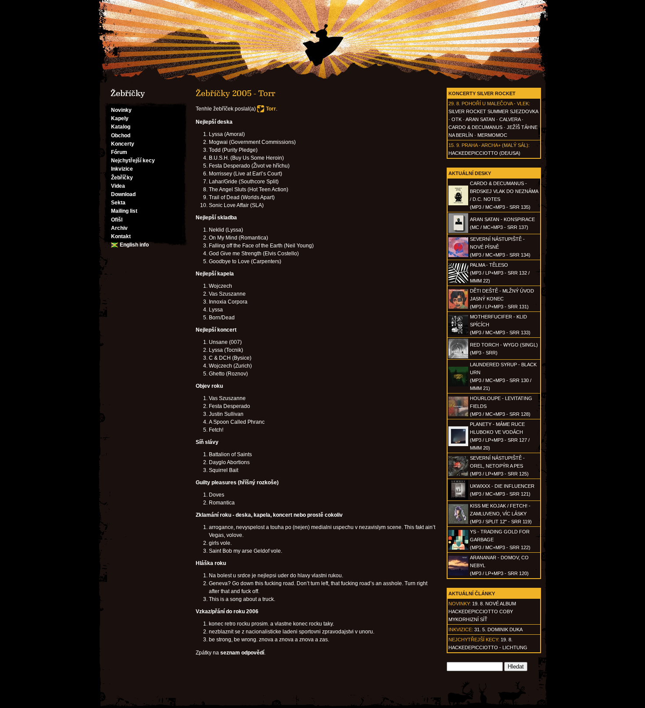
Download (123, 194)
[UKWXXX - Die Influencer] (458, 498)
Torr (271, 109)
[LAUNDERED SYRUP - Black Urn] (458, 384)
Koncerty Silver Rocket (482, 93)
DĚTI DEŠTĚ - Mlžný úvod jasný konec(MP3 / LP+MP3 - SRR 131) (502, 298)
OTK (457, 119)
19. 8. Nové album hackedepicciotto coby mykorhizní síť (482, 611)
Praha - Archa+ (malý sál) (495, 145)
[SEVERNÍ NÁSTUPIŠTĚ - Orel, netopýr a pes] (458, 474)
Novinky (121, 110)
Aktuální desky (469, 173)
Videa (118, 186)
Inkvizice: (460, 629)
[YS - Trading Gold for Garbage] (458, 548)
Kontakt (121, 236)
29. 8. (454, 103)
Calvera (509, 119)
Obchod (120, 135)
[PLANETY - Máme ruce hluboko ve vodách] (458, 444)
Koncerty (122, 144)
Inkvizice (122, 169)
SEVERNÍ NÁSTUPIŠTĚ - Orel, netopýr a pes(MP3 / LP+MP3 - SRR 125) (499, 465)
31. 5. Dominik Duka (498, 629)
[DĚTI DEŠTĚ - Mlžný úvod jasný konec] (458, 307)
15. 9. (454, 145)
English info (134, 245)
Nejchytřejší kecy (133, 160)
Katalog (120, 127)
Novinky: (459, 603)
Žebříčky (122, 178)
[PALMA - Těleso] (458, 281)
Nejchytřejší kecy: (473, 639)
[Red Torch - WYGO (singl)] (458, 356)
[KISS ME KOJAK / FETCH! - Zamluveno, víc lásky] (458, 522)
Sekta (118, 203)
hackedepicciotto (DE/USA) (484, 153)
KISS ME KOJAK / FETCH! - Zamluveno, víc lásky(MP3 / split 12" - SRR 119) (501, 513)
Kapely (120, 118)
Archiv (119, 228)
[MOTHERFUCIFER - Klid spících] (458, 333)
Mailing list (124, 211)
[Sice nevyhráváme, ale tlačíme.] (322, 41)
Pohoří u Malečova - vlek (495, 103)
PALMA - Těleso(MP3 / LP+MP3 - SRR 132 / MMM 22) (500, 272)
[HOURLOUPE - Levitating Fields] (458, 414)
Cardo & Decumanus (475, 127)
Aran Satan (480, 119)
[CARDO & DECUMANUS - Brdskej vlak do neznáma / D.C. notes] (458, 203)
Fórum (119, 152)
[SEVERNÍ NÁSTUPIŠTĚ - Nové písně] (458, 255)
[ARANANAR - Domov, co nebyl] (458, 573)
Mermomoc (492, 135)
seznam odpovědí (242, 653)
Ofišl (116, 220)
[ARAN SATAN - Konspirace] (458, 231)
